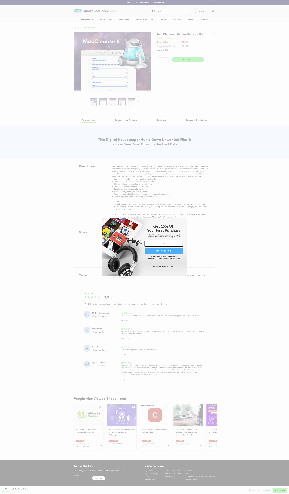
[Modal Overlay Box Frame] (145, 247)
